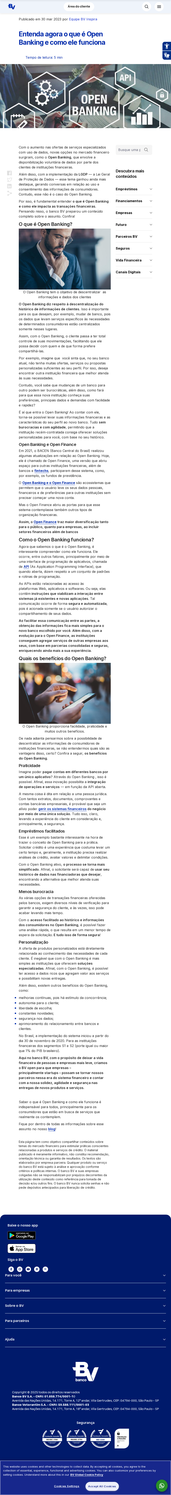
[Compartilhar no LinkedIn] (9, 186)
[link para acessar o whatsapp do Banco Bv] (164, 1486)
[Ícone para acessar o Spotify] (45, 1269)
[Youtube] (28, 1269)
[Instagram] (19, 1269)
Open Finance (45, 522)
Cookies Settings (66, 1486)
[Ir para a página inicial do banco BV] (11, 6)
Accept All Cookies (102, 1486)
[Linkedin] (36, 1269)
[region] (85, 1477)
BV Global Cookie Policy (86, 1474)
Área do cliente (79, 6)
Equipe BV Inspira (83, 19)
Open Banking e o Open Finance (48, 483)
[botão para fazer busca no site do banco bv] (146, 6)
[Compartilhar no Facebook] (9, 173)
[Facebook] (11, 1269)
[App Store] (85, 1248)
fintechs (41, 471)
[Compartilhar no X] (9, 179)
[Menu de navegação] (159, 6)
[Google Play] (85, 1235)
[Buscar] (146, 150)
